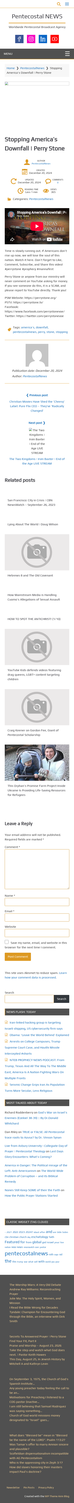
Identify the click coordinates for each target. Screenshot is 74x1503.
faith (51, 1236)
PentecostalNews (32, 68)
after (42, 1232)
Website (10, 926)
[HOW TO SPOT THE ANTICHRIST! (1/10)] (37, 611)
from (28, 1242)
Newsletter (13, 1487)
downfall (42, 327)
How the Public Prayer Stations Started (31, 1195)
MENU (8, 53)
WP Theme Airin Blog (57, 1496)
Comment (12, 847)
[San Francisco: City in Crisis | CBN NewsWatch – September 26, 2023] (37, 493)
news (20, 1246)
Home (11, 68)
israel (50, 1242)
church (23, 1237)
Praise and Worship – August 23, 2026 (35, 1345)
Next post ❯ (37, 423)
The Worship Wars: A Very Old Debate (35, 1285)
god (44, 1242)
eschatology (39, 1237)
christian (14, 1237)
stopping (62, 332)
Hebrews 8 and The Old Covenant (30, 575)
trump (20, 1261)
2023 (22, 1232)
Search (9, 992)
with (41, 1261)
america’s (27, 327)
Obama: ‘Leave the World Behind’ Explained (39, 1035)
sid (60, 1254)
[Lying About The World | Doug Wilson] (37, 517)
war (26, 1261)
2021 (9, 1232)
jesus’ (57, 1242)
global (36, 1242)
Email (9, 911)
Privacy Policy (46, 1487)
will (36, 1261)
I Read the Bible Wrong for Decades (33, 1307)
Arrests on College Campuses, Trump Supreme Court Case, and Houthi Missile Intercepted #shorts (32, 1047)
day (29, 1237)
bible (59, 1232)
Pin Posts (29, 1487)
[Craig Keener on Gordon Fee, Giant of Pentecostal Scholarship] (37, 707)
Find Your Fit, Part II (22, 1341)
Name (10, 895)
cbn (7, 1237)
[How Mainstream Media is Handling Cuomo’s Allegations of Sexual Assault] (37, 587)
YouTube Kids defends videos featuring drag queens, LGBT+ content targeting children (34, 674)
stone (50, 332)
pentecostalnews (24, 332)
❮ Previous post (37, 395)
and (49, 1232)
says (56, 1254)
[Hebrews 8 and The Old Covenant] (37, 552)
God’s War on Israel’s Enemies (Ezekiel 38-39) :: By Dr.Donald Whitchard (36, 1118)
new (13, 1247)
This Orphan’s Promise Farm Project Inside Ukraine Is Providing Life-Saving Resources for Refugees (36, 790)
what (30, 1261)
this (14, 1261)
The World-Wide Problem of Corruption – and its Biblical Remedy (34, 1176)
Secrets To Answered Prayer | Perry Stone (37, 1336)
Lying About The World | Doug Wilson (33, 524)
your (57, 1262)
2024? (29, 1232)
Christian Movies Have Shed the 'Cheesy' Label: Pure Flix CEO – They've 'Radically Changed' (37, 406)
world (48, 1262)
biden (65, 1232)
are (54, 1232)
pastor (43, 1247)
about (36, 1232)
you (53, 1261)
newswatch (29, 1247)
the (8, 1260)
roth (51, 1254)
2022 (15, 1232)
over (37, 1247)
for (22, 1242)
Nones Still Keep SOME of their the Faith (32, 1190)
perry (41, 332)
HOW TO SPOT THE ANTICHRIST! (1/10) (34, 619)
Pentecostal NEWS (37, 16)
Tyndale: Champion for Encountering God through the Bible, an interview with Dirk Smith (37, 1316)
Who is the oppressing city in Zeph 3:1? (36, 1462)
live (62, 1242)
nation (8, 1247)
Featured (12, 1242)
